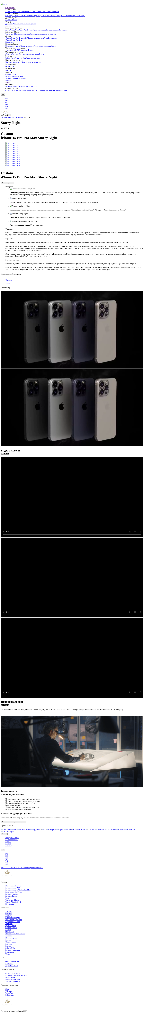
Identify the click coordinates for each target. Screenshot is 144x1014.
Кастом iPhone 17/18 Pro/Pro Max (17, 12)
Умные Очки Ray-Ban (13, 38)
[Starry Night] (12, 143)
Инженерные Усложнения (15, 934)
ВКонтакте (9, 995)
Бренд (7, 82)
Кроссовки (52, 38)
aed (6, 108)
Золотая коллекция (32, 54)
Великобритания (11, 840)
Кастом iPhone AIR (12, 888)
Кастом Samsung (11, 894)
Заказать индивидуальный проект (13, 822)
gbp (6, 104)
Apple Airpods (27, 38)
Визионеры (23, 50)
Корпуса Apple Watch (13, 892)
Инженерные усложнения (31, 62)
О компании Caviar (12, 962)
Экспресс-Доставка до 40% (15, 78)
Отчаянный (9, 66)
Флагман (8, 50)
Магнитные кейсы (26, 34)
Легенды (8, 54)
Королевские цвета (12, 46)
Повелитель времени (13, 62)
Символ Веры (10, 74)
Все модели (63, 30)
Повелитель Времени (13, 920)
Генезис (37, 46)
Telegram (7, 283)
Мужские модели (39, 30)
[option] (74, 98)
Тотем (41, 54)
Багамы (8, 842)
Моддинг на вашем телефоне (16, 975)
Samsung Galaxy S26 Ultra (39, 16)
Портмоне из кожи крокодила (44, 34)
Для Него (9, 24)
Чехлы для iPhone (12, 34)
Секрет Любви (11, 928)
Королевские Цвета (12, 922)
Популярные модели (15, 117)
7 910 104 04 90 (19, 868)
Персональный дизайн (27, 24)
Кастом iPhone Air (52, 12)
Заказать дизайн (7, 183)
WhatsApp (9, 993)
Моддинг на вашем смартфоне (31, 90)
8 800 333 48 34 (7, 868)
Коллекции (9, 42)
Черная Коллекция (12, 918)
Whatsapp (8, 280)
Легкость (31, 50)
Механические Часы (40, 38)
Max (7, 989)
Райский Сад (10, 948)
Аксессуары (10, 26)
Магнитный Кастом (13, 886)
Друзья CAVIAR (11, 966)
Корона (53, 46)
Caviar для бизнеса (12, 90)
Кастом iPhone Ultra (38, 12)
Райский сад (10, 58)
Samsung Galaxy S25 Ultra (58, 16)
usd (6, 100)
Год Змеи (8, 944)
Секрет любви (20, 58)
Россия (8, 70)
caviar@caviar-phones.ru (34, 868)
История (8, 86)
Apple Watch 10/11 (26, 30)
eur (6, 102)
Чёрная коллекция (27, 46)
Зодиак (22, 54)
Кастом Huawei (11, 20)
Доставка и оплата (60, 90)
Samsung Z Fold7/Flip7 (76, 16)
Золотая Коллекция (12, 950)
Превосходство (11, 938)
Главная (4, 117)
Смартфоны (10, 8)
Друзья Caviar (17, 86)
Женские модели (52, 30)
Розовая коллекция (33, 58)
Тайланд (8, 846)
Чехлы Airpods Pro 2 (13, 902)
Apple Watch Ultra (12, 30)
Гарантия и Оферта (12, 979)
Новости (33, 86)
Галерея (8, 80)
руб (6, 98)
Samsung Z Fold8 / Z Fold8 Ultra (17, 16)
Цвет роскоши (45, 46)
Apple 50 (15, 50)
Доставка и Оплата (12, 981)
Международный (12, 838)
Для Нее (16, 24)
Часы (7, 898)
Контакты (26, 86)
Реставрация (48, 90)
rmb (6, 106)
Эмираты (15, 54)
